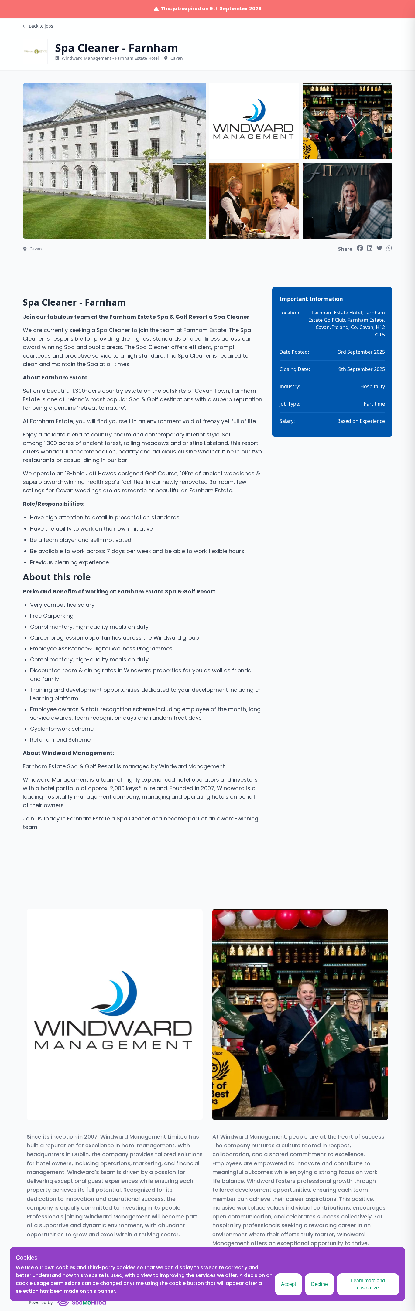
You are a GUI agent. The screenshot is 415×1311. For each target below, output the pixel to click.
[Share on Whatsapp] (389, 248)
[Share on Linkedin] (370, 248)
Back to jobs (41, 26)
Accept (288, 1284)
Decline (319, 1284)
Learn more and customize (368, 1284)
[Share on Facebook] (360, 248)
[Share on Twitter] (379, 248)
